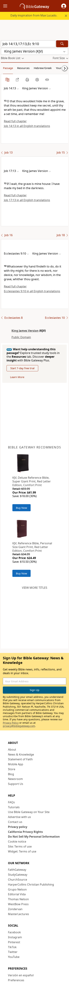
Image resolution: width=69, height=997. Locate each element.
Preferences (16, 980)
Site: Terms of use (20, 846)
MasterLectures (18, 914)
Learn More (17, 377)
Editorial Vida (17, 894)
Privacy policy (17, 827)
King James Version (25, 331)
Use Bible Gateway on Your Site (29, 812)
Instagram (15, 937)
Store (11, 769)
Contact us (15, 822)
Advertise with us (19, 817)
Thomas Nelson (18, 899)
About (12, 749)
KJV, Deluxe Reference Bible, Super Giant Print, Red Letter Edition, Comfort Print (31, 481)
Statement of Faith (20, 759)
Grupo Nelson (17, 889)
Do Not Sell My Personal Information (34, 836)
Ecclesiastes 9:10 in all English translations (32, 291)
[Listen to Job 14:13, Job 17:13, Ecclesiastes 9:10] (47, 79)
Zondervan (15, 909)
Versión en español (21, 975)
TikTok (12, 947)
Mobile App (15, 764)
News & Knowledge (21, 754)
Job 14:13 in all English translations (27, 126)
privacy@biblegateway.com (19, 726)
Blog (11, 774)
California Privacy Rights (25, 832)
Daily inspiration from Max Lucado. (33, 15)
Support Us (15, 784)
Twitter (13, 952)
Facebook (14, 932)
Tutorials (14, 807)
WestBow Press (18, 904)
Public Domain (21, 337)
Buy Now (21, 507)
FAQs (11, 802)
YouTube (13, 957)
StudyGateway (17, 875)
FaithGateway (17, 870)
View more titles (34, 588)
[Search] (62, 43)
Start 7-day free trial (22, 368)
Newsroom (15, 779)
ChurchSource (17, 879)
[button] (63, 6)
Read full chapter (15, 121)
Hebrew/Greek (43, 68)
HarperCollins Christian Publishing (31, 884)
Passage (8, 68)
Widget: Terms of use (22, 851)
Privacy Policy (11, 722)
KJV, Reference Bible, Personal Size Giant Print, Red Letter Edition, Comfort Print (32, 547)
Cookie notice (17, 841)
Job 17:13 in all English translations (27, 200)
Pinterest (14, 942)
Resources (23, 68)
